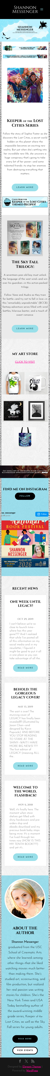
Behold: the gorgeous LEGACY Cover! (25, 693)
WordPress (32, 1070)
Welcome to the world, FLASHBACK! (25, 791)
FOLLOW (25, 496)
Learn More (25, 187)
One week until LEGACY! (25, 604)
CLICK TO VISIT (25, 362)
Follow (44, 514)
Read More (25, 1039)
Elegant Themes (32, 1066)
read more (25, 668)
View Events (25, 1051)
